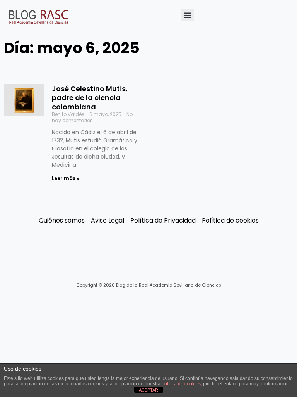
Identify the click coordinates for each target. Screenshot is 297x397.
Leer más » (65, 178)
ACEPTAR (148, 390)
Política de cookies (230, 220)
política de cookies (181, 384)
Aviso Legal (107, 220)
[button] (187, 15)
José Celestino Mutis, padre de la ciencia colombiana (90, 98)
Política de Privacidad (163, 220)
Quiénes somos (62, 220)
